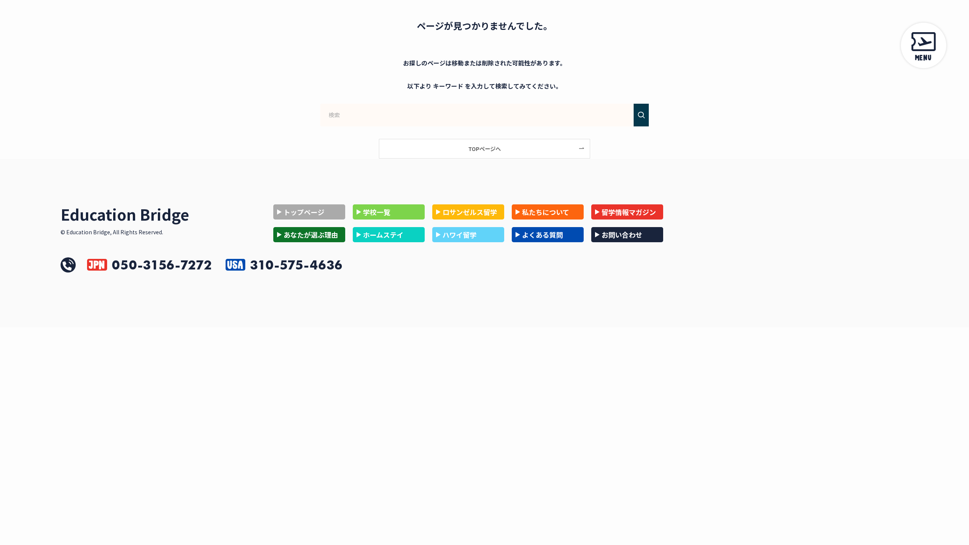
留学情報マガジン (628, 212)
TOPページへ (484, 149)
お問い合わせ (621, 235)
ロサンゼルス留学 (469, 212)
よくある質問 (542, 235)
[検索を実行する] (641, 115)
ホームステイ (383, 235)
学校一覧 (376, 212)
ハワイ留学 (459, 235)
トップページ (304, 212)
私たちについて (545, 212)
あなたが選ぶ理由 (311, 235)
